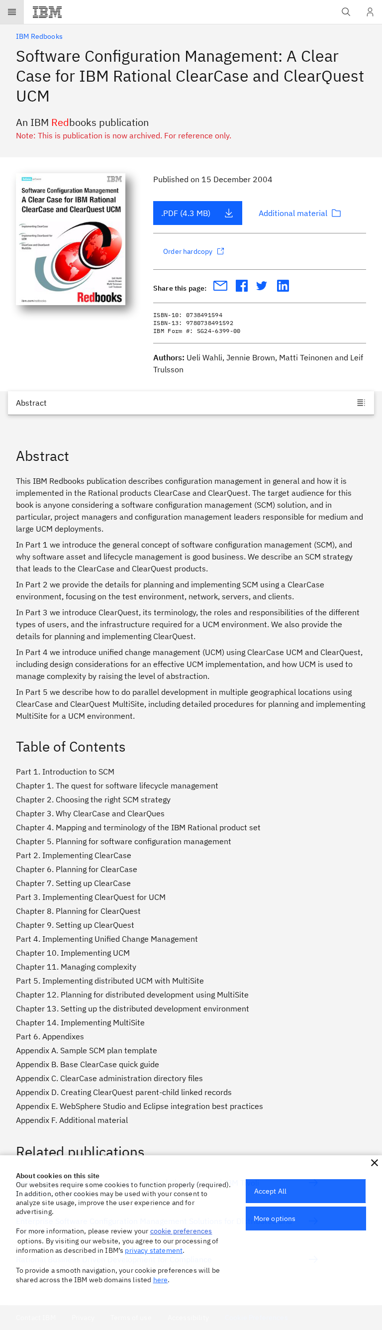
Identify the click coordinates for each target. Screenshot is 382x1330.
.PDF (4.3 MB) (185, 213)
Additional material (293, 213)
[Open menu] (12, 12)
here (160, 1279)
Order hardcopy (187, 251)
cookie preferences (181, 1230)
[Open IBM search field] (346, 12)
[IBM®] (47, 12)
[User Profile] (370, 12)
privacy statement (154, 1250)
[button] (374, 1162)
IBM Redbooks (39, 36)
